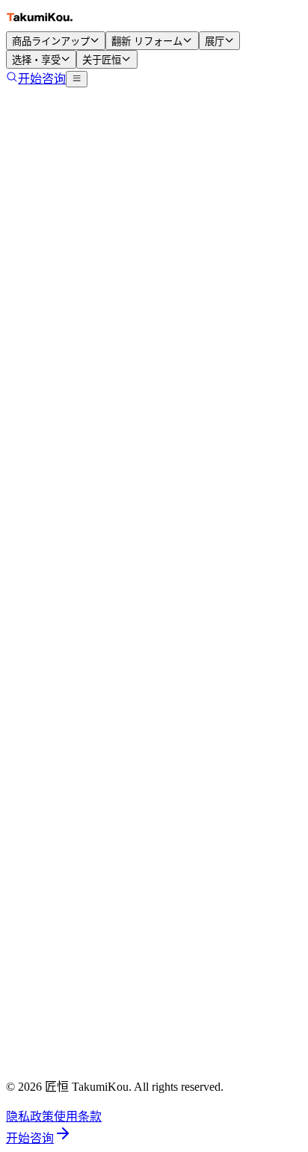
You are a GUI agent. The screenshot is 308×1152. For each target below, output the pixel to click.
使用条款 (78, 1116)
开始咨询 (42, 78)
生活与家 (245, 244)
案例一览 (60, 735)
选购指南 (60, 649)
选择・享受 (36, 60)
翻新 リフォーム (146, 41)
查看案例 (179, 244)
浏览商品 (114, 244)
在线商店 (60, 667)
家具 (48, 613)
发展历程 (60, 905)
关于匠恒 (101, 60)
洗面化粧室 (66, 577)
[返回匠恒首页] (39, 24)
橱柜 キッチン (73, 559)
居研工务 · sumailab (85, 1027)
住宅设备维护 (72, 788)
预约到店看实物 (78, 1062)
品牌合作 (60, 959)
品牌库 (54, 631)
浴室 (48, 595)
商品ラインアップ (51, 41)
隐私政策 (30, 1116)
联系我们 (60, 941)
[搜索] (12, 78)
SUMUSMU (66, 888)
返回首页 (48, 244)
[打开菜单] (76, 79)
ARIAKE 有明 (72, 1080)
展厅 (214, 41)
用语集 (54, 771)
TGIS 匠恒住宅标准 (87, 806)
